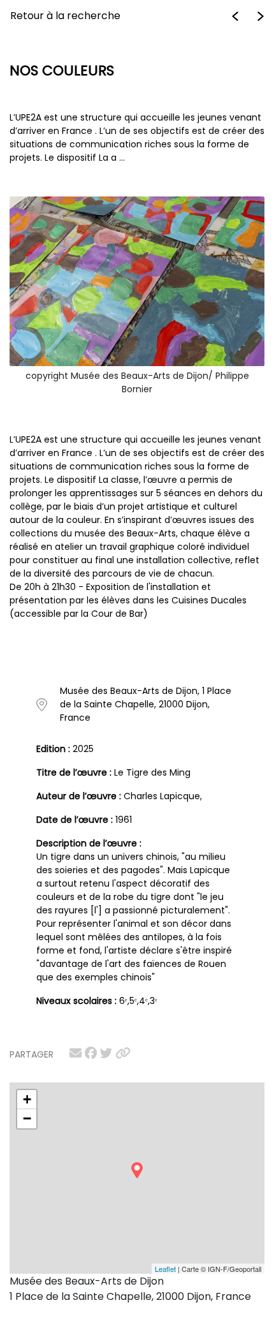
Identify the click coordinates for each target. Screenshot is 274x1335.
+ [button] (27, 1099)
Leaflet (165, 1269)
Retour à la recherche (65, 15)
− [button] (27, 1118)
